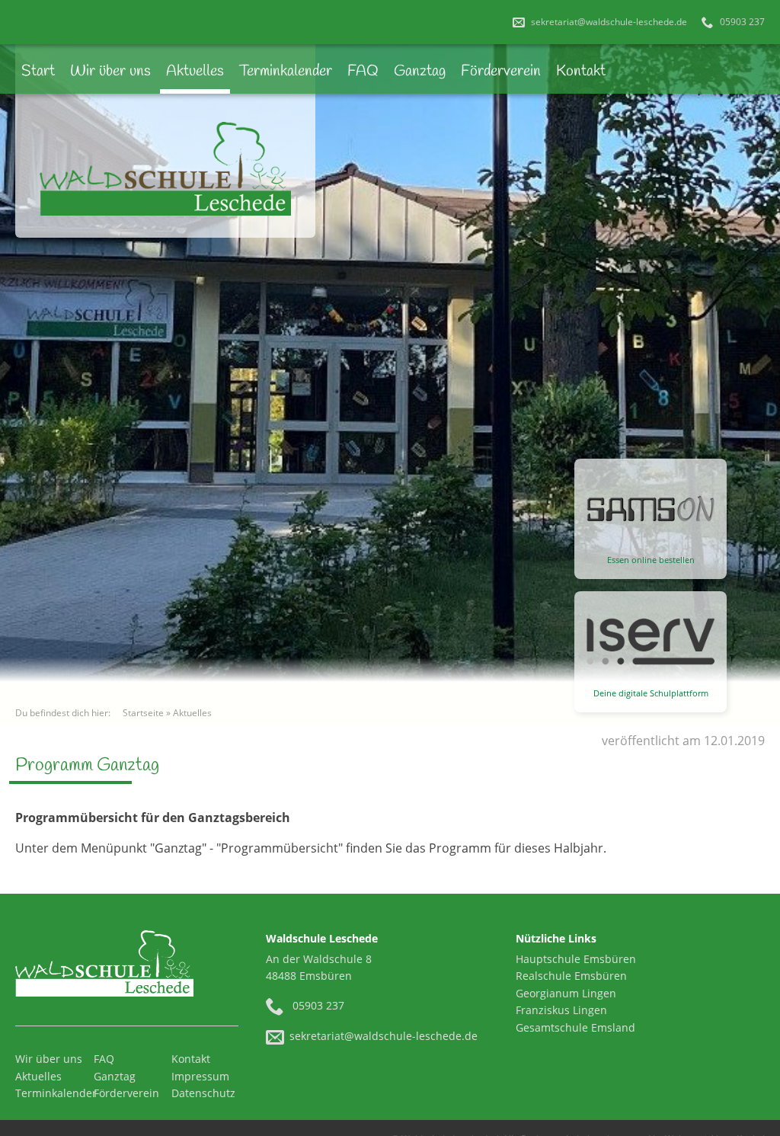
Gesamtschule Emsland (575, 1027)
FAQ (363, 71)
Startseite (143, 712)
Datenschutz (203, 1093)
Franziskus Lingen (561, 1010)
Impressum (200, 1076)
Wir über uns (110, 71)
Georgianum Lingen (566, 993)
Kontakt (581, 71)
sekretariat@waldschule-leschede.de (608, 21)
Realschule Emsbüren (571, 975)
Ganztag (420, 71)
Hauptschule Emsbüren (576, 959)
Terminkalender (285, 71)
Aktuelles (195, 71)
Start (38, 71)
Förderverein (501, 71)
